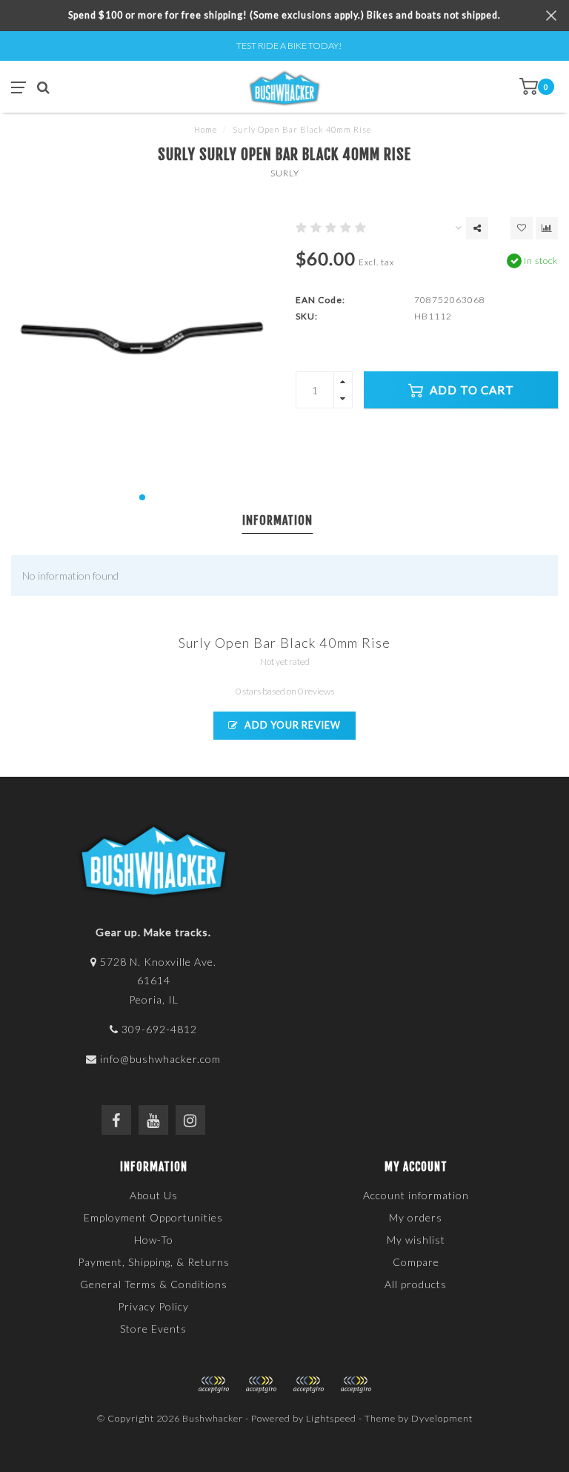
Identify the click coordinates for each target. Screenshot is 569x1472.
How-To (153, 1239)
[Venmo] (355, 1384)
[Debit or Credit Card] (213, 1384)
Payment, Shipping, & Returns (154, 1262)
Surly (284, 173)
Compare (416, 1262)
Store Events (153, 1328)
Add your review (291, 725)
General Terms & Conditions (153, 1284)
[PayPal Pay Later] (308, 1384)
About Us (154, 1195)
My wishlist (416, 1239)
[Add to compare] (547, 228)
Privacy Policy (153, 1306)
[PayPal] (260, 1384)
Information (277, 520)
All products (416, 1284)
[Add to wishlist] (521, 228)
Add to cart (470, 390)
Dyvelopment (442, 1418)
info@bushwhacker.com (160, 1058)
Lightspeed (331, 1418)
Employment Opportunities (153, 1217)
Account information (416, 1195)
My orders (415, 1217)
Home (205, 129)
